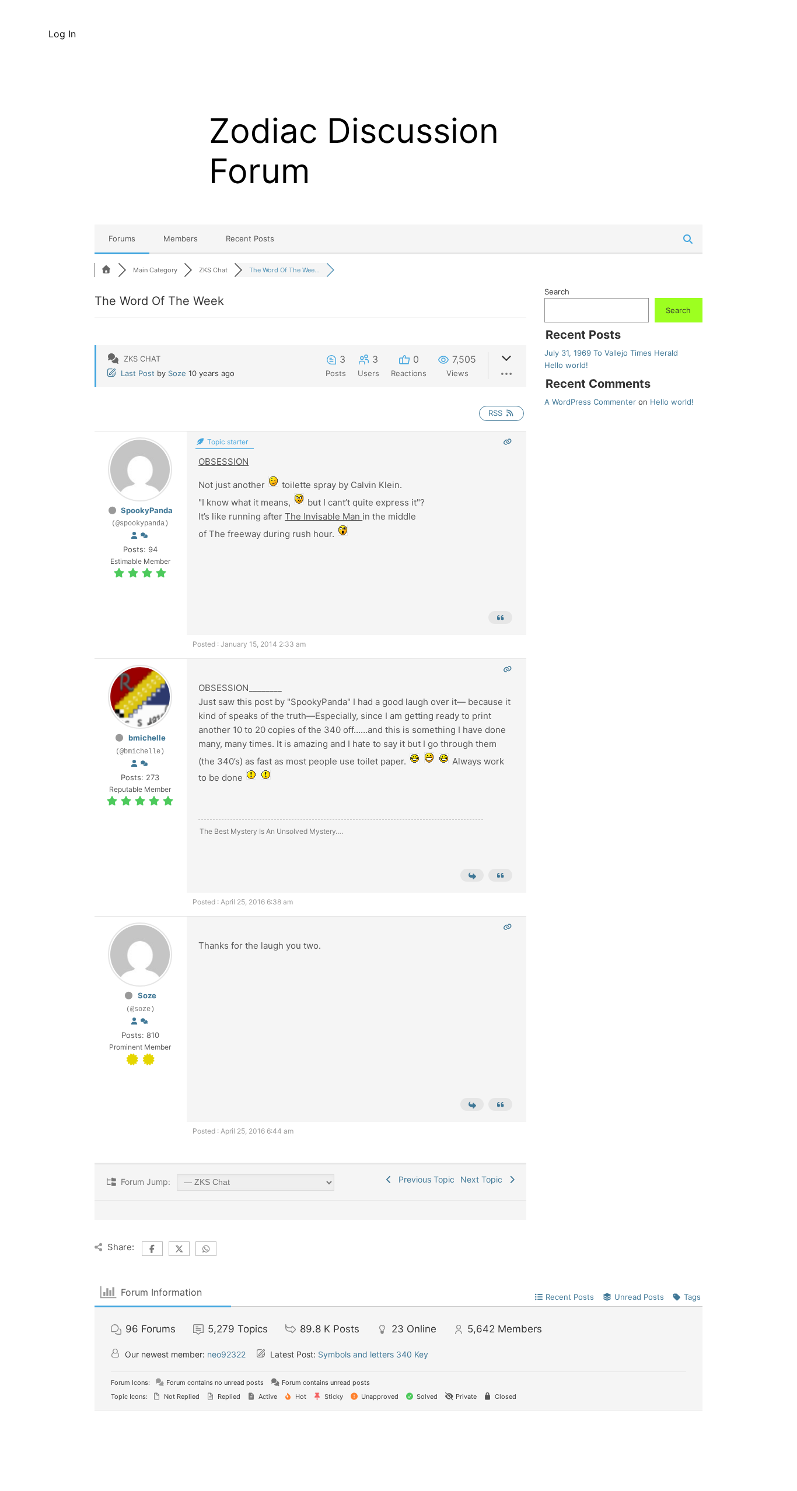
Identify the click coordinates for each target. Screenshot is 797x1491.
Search (556, 291)
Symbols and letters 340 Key (373, 1354)
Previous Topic (424, 1179)
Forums (122, 238)
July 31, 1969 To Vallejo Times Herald (611, 352)
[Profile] (134, 536)
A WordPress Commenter (590, 401)
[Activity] (144, 536)
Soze (177, 373)
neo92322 (226, 1354)
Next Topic (483, 1179)
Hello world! (566, 365)
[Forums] (106, 270)
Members (180, 238)
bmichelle (147, 737)
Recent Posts (250, 238)
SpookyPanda (147, 510)
